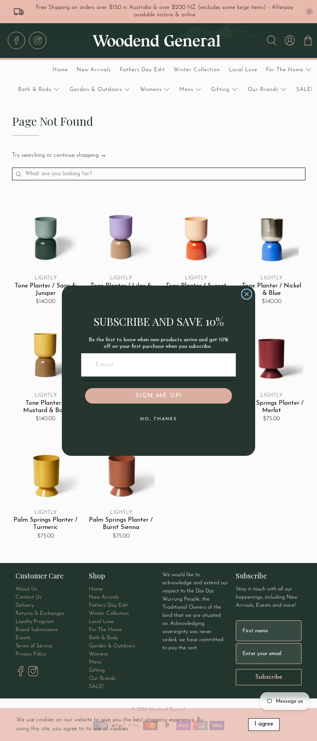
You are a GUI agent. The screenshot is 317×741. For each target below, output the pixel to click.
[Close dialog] (246, 294)
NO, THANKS (158, 419)
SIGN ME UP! (158, 396)
